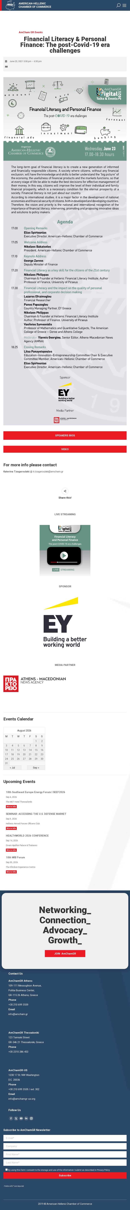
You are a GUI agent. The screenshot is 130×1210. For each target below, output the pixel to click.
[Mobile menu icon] (124, 5)
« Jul (12, 767)
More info (11, 806)
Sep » (36, 767)
